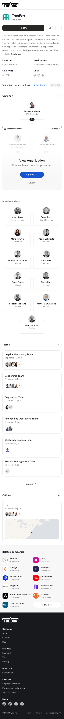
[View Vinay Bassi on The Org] (17, 211)
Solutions (6, 653)
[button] (32, 112)
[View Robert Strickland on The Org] (17, 297)
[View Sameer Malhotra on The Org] (32, 105)
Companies (7, 672)
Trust (4, 657)
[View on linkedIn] (39, 75)
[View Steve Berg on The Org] (46, 211)
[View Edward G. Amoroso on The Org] (17, 254)
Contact (6, 637)
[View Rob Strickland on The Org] (32, 319)
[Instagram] (22, 704)
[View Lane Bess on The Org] (46, 254)
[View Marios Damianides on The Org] (46, 297)
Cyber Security (9, 64)
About (5, 633)
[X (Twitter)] (4, 704)
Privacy (39, 713)
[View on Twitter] (34, 75)
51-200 (6, 75)
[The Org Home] (10, 4)
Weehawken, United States (46, 64)
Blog (4, 642)
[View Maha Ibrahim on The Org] (17, 232)
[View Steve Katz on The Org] (46, 275)
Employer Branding (11, 683)
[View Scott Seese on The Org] (17, 275)
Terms (29, 713)
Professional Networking (13, 688)
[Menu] (59, 4)
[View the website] (43, 75)
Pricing (5, 661)
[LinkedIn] (10, 704)
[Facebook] (16, 704)
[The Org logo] (10, 620)
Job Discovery (9, 692)
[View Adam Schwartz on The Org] (46, 232)
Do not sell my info (54, 713)
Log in (32, 182)
